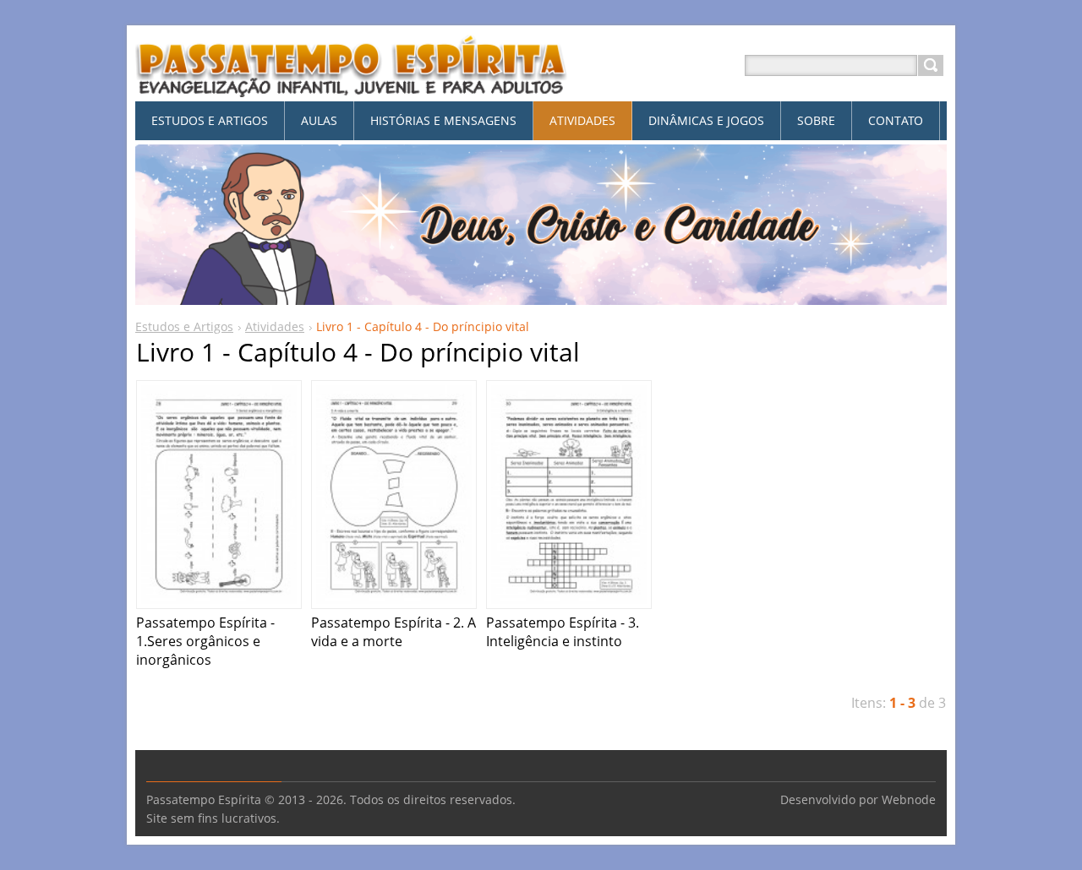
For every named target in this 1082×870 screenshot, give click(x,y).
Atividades (274, 326)
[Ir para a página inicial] (351, 86)
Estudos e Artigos (184, 326)
